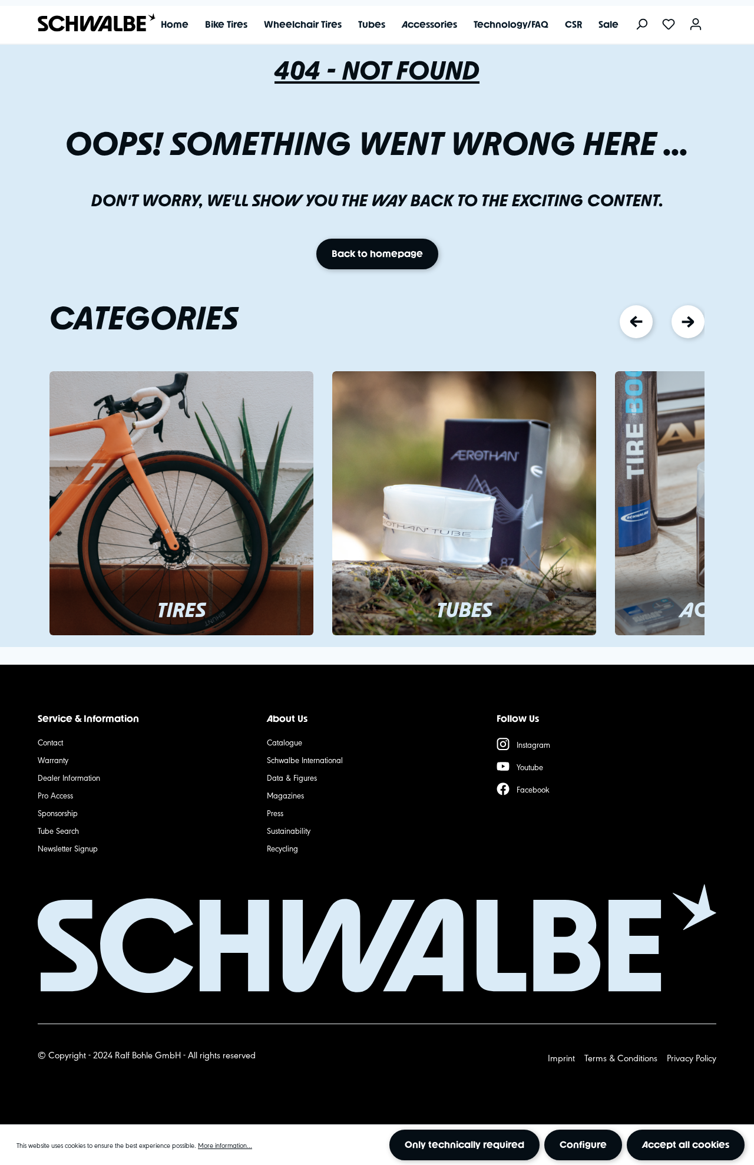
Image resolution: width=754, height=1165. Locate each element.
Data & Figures (292, 777)
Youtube (530, 766)
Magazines (285, 795)
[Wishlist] (668, 25)
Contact (50, 742)
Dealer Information (69, 777)
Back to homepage (377, 253)
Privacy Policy (691, 1057)
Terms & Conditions (620, 1057)
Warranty (53, 759)
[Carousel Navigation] (662, 321)
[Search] (641, 25)
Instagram (533, 744)
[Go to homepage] (91, 22)
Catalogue (284, 742)
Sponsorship (58, 812)
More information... (225, 1145)
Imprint (561, 1057)
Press (275, 812)
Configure (583, 1144)
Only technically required (464, 1144)
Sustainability (288, 830)
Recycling (282, 848)
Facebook (533, 789)
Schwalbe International (305, 759)
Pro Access (55, 795)
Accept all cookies (685, 1144)
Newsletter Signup (68, 848)
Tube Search (58, 830)
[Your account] (695, 25)
